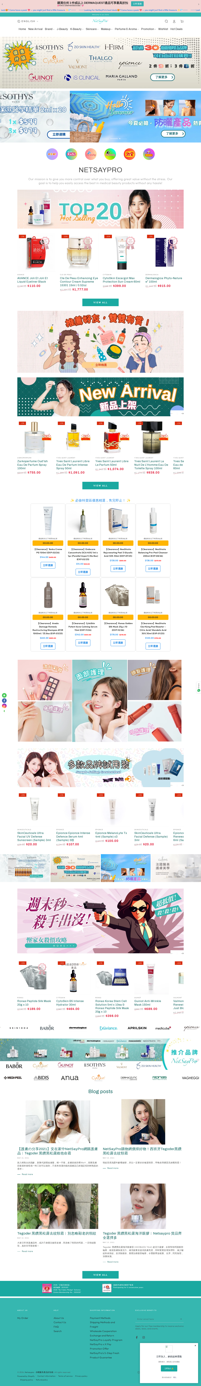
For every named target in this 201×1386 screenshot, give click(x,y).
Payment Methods (100, 1317)
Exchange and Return (102, 1335)
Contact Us (60, 1322)
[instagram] (4, 706)
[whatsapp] (4, 695)
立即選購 (48, 565)
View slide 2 (87, 136)
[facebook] (4, 700)
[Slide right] (180, 413)
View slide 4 (105, 136)
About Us (59, 1317)
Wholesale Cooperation (103, 1331)
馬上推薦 (123, 3)
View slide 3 (96, 136)
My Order (22, 1317)
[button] (166, 21)
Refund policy (42, 1380)
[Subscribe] (182, 1319)
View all (100, 302)
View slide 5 (114, 136)
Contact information (46, 1376)
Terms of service (65, 1376)
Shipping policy (26, 1380)
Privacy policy (81, 1376)
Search (58, 1331)
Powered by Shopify (26, 1376)
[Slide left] (173, 413)
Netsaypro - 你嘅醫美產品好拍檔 (39, 1372)
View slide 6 (123, 136)
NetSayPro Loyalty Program (106, 1339)
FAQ (56, 1326)
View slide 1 (78, 136)
